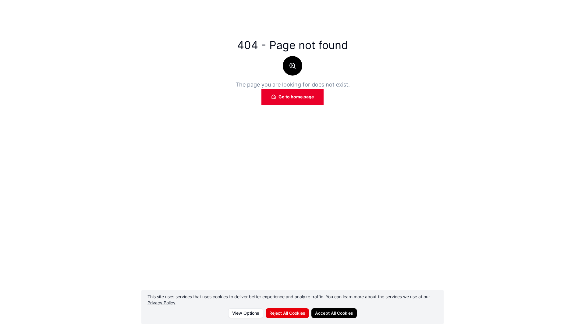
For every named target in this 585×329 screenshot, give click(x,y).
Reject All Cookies (287, 313)
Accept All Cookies (334, 313)
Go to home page (296, 96)
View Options (245, 313)
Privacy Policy (161, 302)
